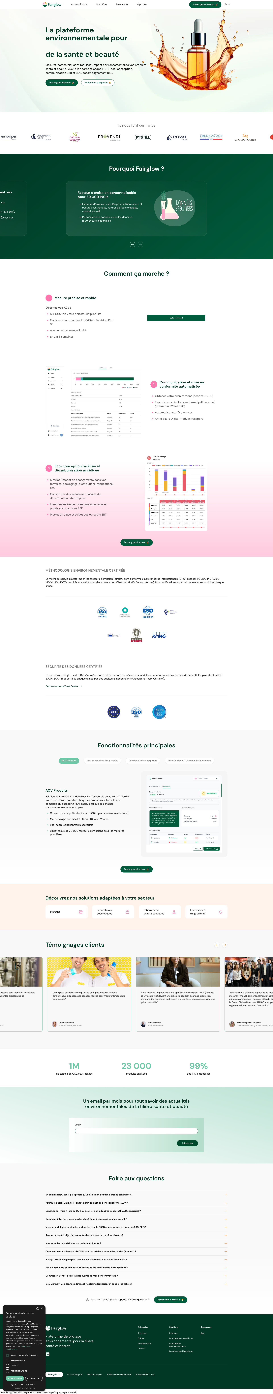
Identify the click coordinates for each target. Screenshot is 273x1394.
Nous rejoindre (144, 1343)
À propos (142, 1333)
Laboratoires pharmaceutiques (177, 1344)
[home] (52, 4)
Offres (141, 1338)
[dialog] (24, 1348)
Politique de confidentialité (119, 1374)
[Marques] (66, 911)
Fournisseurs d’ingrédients (181, 1351)
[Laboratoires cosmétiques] (113, 911)
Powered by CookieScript (24, 1388)
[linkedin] (48, 1354)
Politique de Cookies (145, 1374)
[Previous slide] (132, 244)
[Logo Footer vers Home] (56, 1328)
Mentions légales (94, 1374)
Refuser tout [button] (34, 1378)
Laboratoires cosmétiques (181, 1338)
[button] (79, 4)
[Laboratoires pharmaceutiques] (160, 911)
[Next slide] (225, 945)
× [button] (42, 1309)
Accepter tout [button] (15, 1378)
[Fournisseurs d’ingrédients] (206, 911)
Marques (173, 1333)
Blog (202, 1333)
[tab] (69, 761)
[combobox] (37, 1308)
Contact (141, 1348)
